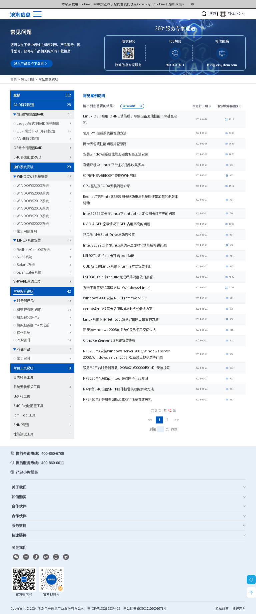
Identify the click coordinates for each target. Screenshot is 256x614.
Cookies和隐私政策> (168, 4)
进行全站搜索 (129, 105)
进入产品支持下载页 (31, 63)
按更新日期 (200, 106)
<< (150, 419)
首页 (13, 79)
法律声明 (239, 608)
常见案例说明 (48, 79)
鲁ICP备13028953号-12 (103, 608)
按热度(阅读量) (228, 106)
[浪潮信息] (20, 14)
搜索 (212, 13)
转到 (174, 428)
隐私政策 (222, 608)
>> (176, 419)
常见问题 (27, 79)
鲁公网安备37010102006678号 (145, 608)
